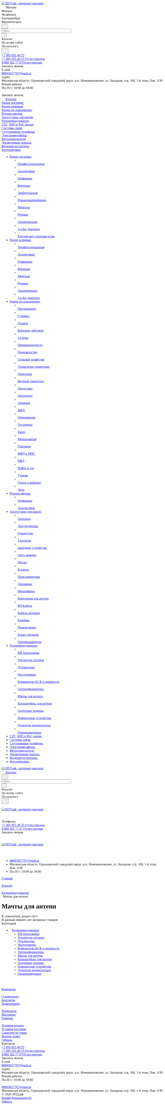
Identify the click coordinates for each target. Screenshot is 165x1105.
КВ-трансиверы (28, 934)
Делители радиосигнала (34, 970)
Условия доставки (14, 1029)
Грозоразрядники (29, 973)
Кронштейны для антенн (35, 959)
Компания (8, 989)
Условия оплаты (13, 1025)
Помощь (7, 1018)
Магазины (9, 1014)
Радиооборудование (25, 930)
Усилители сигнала (31, 937)
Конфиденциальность (16, 1098)
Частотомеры (27, 944)
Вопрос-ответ (11, 1036)
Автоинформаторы (31, 952)
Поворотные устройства (34, 966)
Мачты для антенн (30, 955)
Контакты (8, 1000)
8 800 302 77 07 (22, 62)
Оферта (7, 1101)
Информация (11, 1003)
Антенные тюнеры (31, 963)
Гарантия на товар (14, 1032)
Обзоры (7, 1040)
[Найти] (5, 51)
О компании (10, 996)
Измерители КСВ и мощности (38, 948)
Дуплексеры (26, 941)
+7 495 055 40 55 (13, 55)
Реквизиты (9, 1011)
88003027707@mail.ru (16, 73)
